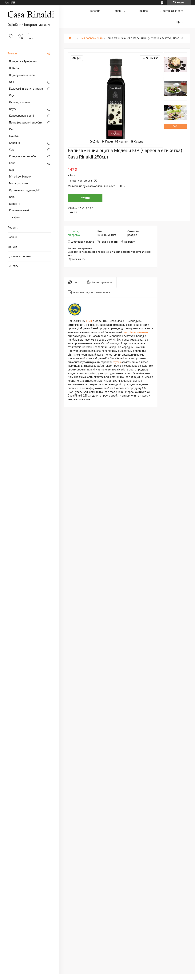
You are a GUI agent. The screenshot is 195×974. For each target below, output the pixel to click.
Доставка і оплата (19, 256)
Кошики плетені (19, 210)
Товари (12, 53)
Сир (11, 169)
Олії (11, 81)
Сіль (11, 149)
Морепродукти (18, 183)
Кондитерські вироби (22, 156)
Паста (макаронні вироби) (25, 122)
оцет (89, 321)
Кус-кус (13, 136)
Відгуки (12, 246)
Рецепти (13, 227)
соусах (117, 362)
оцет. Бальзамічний (135, 332)
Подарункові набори (22, 75)
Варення (14, 203)
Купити (85, 197)
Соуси (13, 109)
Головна (95, 10)
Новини (12, 237)
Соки (12, 196)
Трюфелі (14, 217)
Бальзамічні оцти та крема (26, 88)
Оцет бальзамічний (91, 38)
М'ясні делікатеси (20, 176)
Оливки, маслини (19, 102)
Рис (11, 129)
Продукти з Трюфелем (23, 61)
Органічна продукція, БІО (25, 190)
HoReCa (14, 68)
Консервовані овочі (21, 115)
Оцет (12, 95)
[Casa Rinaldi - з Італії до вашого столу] (29, 14)
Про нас (143, 10)
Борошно (15, 142)
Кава (12, 163)
